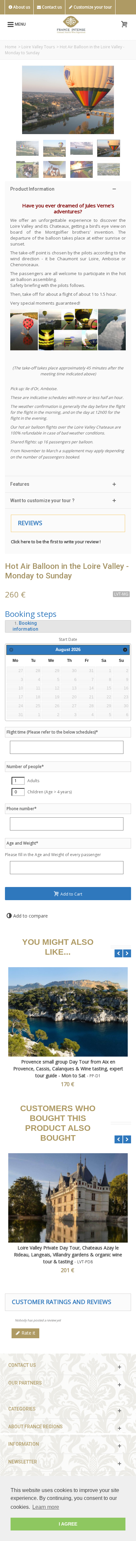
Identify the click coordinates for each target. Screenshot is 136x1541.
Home (11, 47)
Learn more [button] (45, 1507)
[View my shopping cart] (124, 24)
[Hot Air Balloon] (27, 148)
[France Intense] (70, 24)
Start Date (68, 639)
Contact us (51, 7)
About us (21, 7)
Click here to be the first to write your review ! (56, 542)
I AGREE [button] (68, 1524)
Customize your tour (92, 7)
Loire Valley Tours (38, 47)
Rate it (27, 1333)
